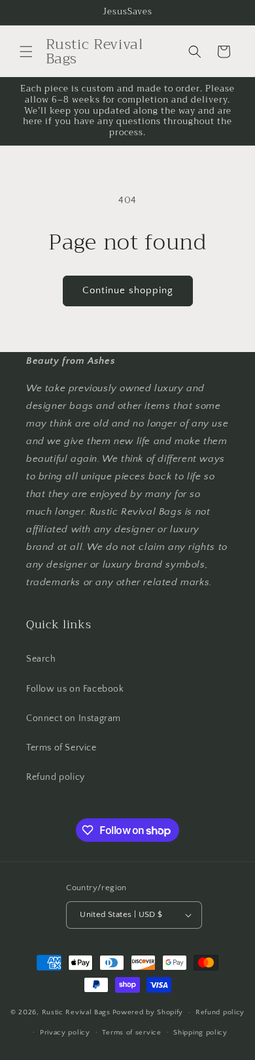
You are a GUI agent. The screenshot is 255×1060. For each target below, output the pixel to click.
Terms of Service (61, 748)
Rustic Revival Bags (76, 1012)
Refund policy (55, 777)
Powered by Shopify (148, 1012)
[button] (26, 51)
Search (41, 659)
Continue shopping (127, 290)
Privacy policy (65, 1032)
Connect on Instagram (73, 718)
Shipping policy (200, 1032)
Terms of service (131, 1032)
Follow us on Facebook (75, 689)
